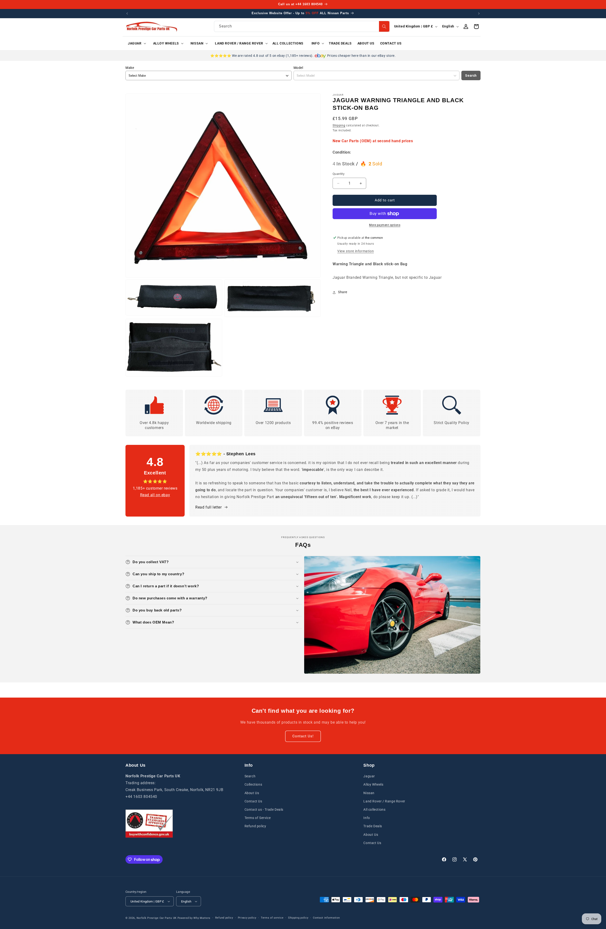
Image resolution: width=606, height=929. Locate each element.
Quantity (338, 174)
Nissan (368, 793)
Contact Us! (303, 736)
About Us (252, 793)
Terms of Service (258, 818)
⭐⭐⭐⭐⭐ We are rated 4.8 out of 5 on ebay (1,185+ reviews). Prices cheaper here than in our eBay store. (303, 56)
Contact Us (253, 801)
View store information (355, 251)
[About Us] (149, 824)
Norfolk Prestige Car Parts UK (157, 918)
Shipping (339, 125)
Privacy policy (247, 917)
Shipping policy (298, 917)
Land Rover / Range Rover (384, 801)
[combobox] (301, 26)
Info (366, 818)
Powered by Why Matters (194, 918)
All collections (374, 809)
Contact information (326, 917)
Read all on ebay (155, 495)
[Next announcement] (479, 13)
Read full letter (208, 507)
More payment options (384, 225)
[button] (135, 43)
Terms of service (272, 917)
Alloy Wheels (373, 784)
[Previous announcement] (127, 13)
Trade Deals (372, 826)
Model (298, 68)
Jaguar (369, 776)
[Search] (384, 26)
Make (129, 68)
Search (471, 75)
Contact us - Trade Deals (264, 809)
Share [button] (342, 292)
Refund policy (255, 826)
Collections (253, 784)
